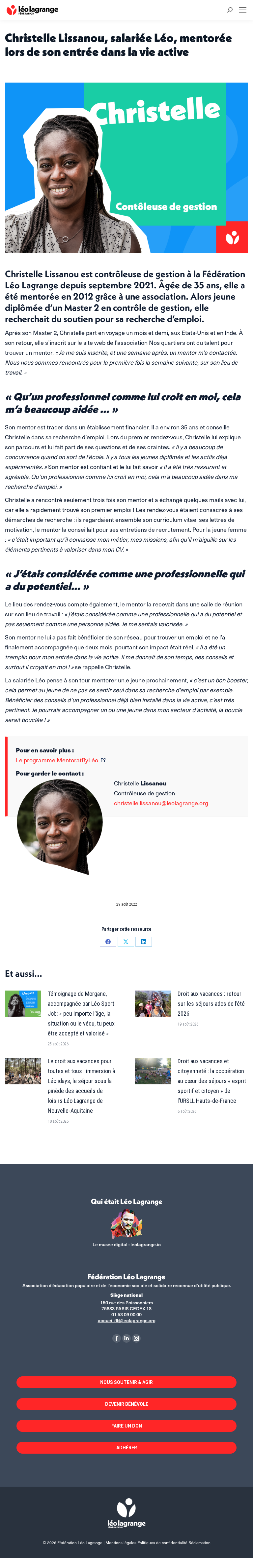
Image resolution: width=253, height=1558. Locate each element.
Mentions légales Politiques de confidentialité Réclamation (158, 1542)
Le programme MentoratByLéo (57, 759)
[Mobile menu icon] (242, 10)
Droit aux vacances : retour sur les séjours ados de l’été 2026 (211, 1003)
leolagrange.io (145, 1244)
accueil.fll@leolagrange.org (126, 1320)
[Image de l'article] (23, 1004)
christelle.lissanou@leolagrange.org (161, 802)
